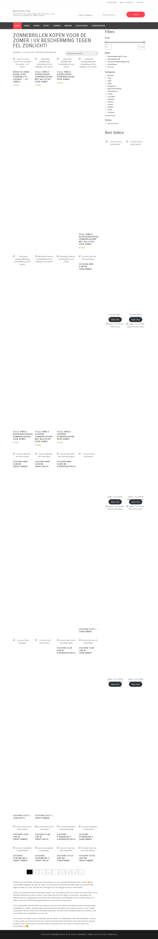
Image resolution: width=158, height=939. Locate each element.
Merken (68, 26)
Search (135, 14)
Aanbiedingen (98, 26)
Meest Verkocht (127, 2)
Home (17, 26)
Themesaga (112, 934)
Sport (46, 26)
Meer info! (115, 319)
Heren (37, 26)
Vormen (57, 26)
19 (75, 872)
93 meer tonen (110, 115)
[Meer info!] (22, 63)
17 (62, 872)
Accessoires (82, 26)
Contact (140, 2)
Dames (27, 26)
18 (68, 872)
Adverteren (112, 2)
